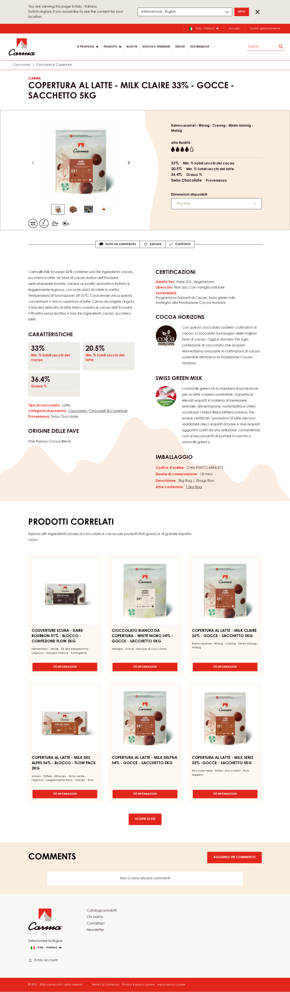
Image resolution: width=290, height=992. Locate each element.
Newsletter (95, 930)
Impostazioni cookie (171, 984)
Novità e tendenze (156, 46)
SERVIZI (180, 46)
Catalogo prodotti (102, 910)
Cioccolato (22, 65)
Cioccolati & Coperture (54, 65)
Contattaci (95, 923)
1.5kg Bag (194, 487)
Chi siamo (95, 917)
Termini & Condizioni (105, 984)
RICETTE (132, 46)
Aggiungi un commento (234, 857)
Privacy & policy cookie (138, 984)
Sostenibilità (199, 46)
